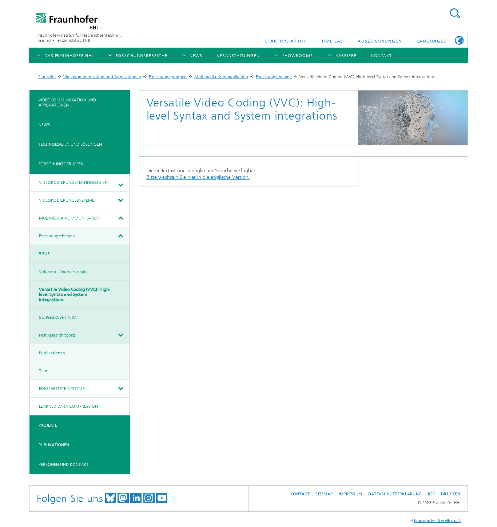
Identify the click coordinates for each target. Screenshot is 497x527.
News (44, 124)
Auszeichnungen (380, 41)
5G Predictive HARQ (57, 317)
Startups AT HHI (286, 41)
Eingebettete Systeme (62, 388)
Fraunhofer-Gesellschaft (437, 520)
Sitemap (324, 494)
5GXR (44, 253)
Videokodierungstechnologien (73, 182)
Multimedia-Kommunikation (221, 76)
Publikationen (52, 352)
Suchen (455, 13)
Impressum (350, 494)
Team (43, 370)
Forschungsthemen (274, 76)
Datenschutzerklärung (395, 494)
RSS (431, 494)
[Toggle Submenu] (120, 185)
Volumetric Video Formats (63, 271)
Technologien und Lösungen (70, 144)
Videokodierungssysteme (66, 200)
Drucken (450, 494)
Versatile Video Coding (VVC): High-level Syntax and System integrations (74, 294)
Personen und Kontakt (63, 464)
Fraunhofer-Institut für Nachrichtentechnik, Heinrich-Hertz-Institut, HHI (79, 38)
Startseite (47, 76)
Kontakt (300, 494)
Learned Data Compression (68, 406)
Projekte (48, 425)
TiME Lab (332, 41)
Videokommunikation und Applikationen (102, 76)
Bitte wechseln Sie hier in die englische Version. (198, 177)
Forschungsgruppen (168, 76)
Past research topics (57, 335)
